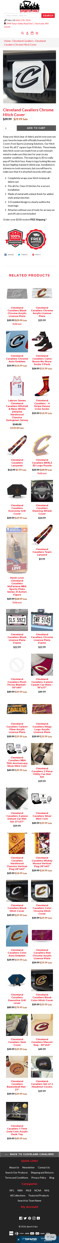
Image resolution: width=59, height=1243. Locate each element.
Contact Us (44, 1167)
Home (7, 40)
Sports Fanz (32, 1226)
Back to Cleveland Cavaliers (31, 1154)
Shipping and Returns (42, 1172)
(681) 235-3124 (23, 20)
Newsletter (28, 1167)
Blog (51, 1177)
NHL (47, 1190)
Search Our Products (16, 1172)
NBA (20, 1190)
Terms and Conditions (16, 1177)
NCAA (37, 1190)
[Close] (18, 1239)
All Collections (17, 1195)
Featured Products (39, 1195)
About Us (14, 1167)
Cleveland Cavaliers (22, 40)
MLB (28, 1190)
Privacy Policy (38, 1177)
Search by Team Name (29, 1200)
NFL (11, 1190)
